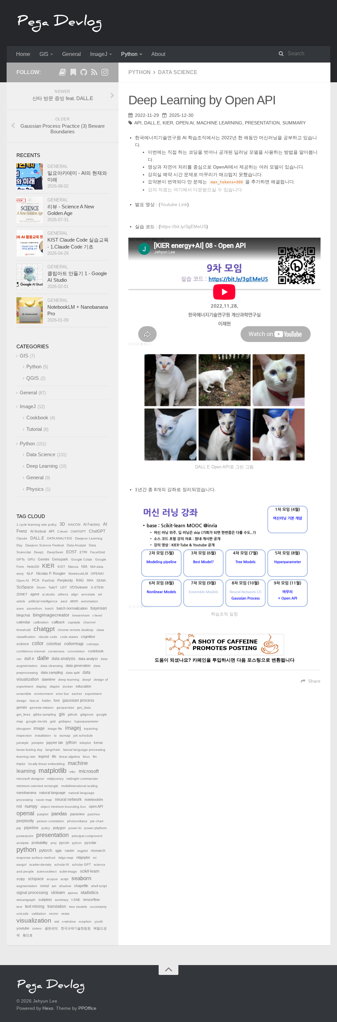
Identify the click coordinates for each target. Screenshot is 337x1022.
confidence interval (30, 651)
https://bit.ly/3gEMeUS (183, 226)
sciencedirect (47, 871)
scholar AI (61, 864)
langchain (52, 749)
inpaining (91, 728)
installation (43, 735)
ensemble (23, 693)
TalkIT (52, 587)
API (138, 122)
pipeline (31, 827)
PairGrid (48, 580)
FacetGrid (97, 552)
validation (39, 913)
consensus (56, 651)
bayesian (99, 608)
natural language (52, 793)
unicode (22, 913)
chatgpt (44, 628)
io (55, 735)
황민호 (28, 935)
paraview (77, 814)
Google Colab (81, 559)
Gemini (43, 559)
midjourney (55, 778)
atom (74, 601)
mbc (72, 771)
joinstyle (22, 743)
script (64, 879)
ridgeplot (83, 857)
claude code (48, 637)
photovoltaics (77, 821)
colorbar (53, 644)
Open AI (185, 122)
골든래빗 (51, 928)
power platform (95, 828)
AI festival (38, 531)
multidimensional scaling (79, 786)
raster (69, 850)
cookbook (96, 651)
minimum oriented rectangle (37, 786)
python (26, 849)
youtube (22, 928)
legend (44, 756)
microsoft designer (30, 778)
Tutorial (34, 429)
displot (55, 686)
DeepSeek (55, 552)
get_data (84, 707)
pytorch (45, 850)
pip (18, 828)
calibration (41, 622)
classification (26, 637)
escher (77, 693)
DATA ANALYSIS (59, 538)
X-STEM (97, 587)
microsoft (89, 771)
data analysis (63, 659)
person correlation (50, 821)
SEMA (101, 580)
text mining (34, 906)
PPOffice (87, 1008)
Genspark (60, 559)
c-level (97, 615)
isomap (65, 735)
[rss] (94, 73)
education (83, 686)
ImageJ (98, 54)
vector (53, 913)
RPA (90, 580)
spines (73, 893)
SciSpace (25, 587)
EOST (71, 552)
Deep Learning (42, 466)
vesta (65, 913)
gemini (21, 707)
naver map (44, 799)
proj (53, 843)
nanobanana (26, 793)
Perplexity (65, 580)
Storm (41, 587)
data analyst (88, 659)
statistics (89, 892)
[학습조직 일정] (224, 554)
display (41, 686)
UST (63, 587)
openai (25, 813)
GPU (31, 559)
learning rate (26, 756)
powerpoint (24, 836)
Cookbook (37, 417)
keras (98, 743)
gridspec (65, 721)
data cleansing (51, 666)
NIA (84, 566)
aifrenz (63, 594)
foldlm (46, 700)
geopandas (65, 707)
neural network (68, 799)
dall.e (29, 659)
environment (43, 693)
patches (94, 814)
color (37, 643)
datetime (48, 679)
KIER (168, 122)
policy (45, 828)
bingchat (23, 615)
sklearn (58, 892)
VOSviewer (79, 587)
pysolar (90, 843)
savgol (21, 864)
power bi (74, 828)
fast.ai (34, 700)
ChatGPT (97, 531)
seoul (44, 886)
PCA (35, 580)
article (20, 601)
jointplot (37, 743)
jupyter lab (54, 743)
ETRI (83, 552)
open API (96, 806)
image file (55, 728)
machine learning (219, 122)
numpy (31, 806)
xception (85, 921)
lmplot (20, 764)
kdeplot (85, 743)
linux (86, 756)
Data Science (177, 72)
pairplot (42, 814)
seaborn (81, 878)
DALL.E (152, 122)
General (71, 54)
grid (53, 721)
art (100, 594)
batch (49, 608)
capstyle (74, 622)
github (72, 714)
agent (34, 594)
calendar (23, 622)
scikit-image (68, 871)
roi (94, 857)
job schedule (83, 735)
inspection (24, 735)
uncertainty (98, 906)
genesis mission (42, 707)
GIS (43, 54)
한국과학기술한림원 (76, 928)
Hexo (47, 1008)
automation (89, 601)
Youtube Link (173, 204)
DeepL (39, 552)
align (74, 594)
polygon (59, 828)
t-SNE (75, 900)
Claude (21, 538)
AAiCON (74, 524)
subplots (45, 900)
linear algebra (69, 756)
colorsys (93, 644)
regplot (82, 850)
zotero (37, 928)
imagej (73, 728)
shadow (65, 886)
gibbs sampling (44, 714)
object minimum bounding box (63, 806)
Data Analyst (76, 545)
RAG (80, 580)
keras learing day (29, 749)
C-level (62, 531)
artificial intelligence (43, 601)
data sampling (52, 672)
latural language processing (84, 749)
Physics (35, 489)
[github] (84, 73)
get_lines (23, 714)
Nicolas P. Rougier (50, 573)
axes (20, 608)
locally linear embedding (46, 764)
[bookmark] (73, 73)
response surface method (35, 857)
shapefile (81, 886)
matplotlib (52, 770)
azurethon (34, 608)
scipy (20, 879)
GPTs (20, 559)
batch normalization (72, 608)
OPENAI (97, 573)
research (98, 850)
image (39, 728)
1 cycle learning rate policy (36, 524)
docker (68, 686)
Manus (73, 566)
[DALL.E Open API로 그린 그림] (224, 407)
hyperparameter (86, 721)
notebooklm (94, 799)
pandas (59, 813)
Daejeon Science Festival (44, 545)
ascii (64, 601)
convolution (76, 651)
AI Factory (91, 524)
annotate (88, 594)
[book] (62, 73)
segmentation (26, 886)
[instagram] (105, 73)
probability (40, 843)
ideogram (23, 728)
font (57, 700)
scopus (52, 879)
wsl (56, 921)
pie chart (96, 821)
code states (69, 637)
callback (58, 622)
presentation (262, 122)
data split (73, 672)
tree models (78, 906)
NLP (30, 573)
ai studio (48, 594)
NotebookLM (78, 573)
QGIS (32, 378)
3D (62, 524)
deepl (86, 679)
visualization (33, 920)
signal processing (32, 893)
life (54, 756)
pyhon (77, 843)
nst (19, 806)
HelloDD (33, 566)
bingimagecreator (51, 615)
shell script (99, 886)
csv (18, 659)
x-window (69, 921)
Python (129, 54)
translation (56, 906)
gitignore (86, 714)
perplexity (25, 821)
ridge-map (65, 857)
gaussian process (78, 700)
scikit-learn (89, 871)
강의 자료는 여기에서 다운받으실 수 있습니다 (195, 189)
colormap (74, 643)
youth (98, 921)
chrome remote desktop (75, 630)
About (158, 54)
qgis (58, 850)
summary (294, 122)
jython (71, 742)
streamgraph (26, 900)
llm (95, 756)
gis (62, 714)
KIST (61, 566)
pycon (64, 843)
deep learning (68, 679)
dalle (43, 658)
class (100, 630)
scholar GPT (81, 864)
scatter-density (40, 864)
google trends (36, 721)
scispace (36, 879)
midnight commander (82, 778)
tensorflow (91, 900)
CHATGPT (78, 531)
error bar (62, 693)
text (19, 906)
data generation (78, 666)
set (54, 886)
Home (23, 54)
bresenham (81, 615)
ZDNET (21, 594)
